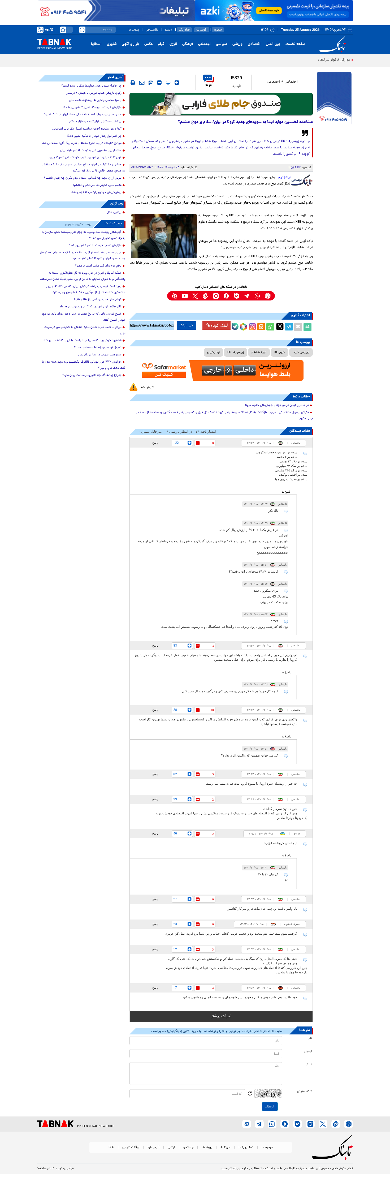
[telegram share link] (289, 327)
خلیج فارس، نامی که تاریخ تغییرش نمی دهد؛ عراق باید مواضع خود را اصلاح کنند (83, 317)
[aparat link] (174, 296)
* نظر (308, 1064)
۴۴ (208, 86)
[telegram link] (247, 296)
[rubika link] (267, 296)
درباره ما (267, 1147)
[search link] (82, 30)
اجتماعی (204, 44)
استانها (96, 44)
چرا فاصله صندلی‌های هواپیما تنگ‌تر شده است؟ (91, 86)
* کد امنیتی (304, 1091)
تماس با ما (246, 1147)
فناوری (111, 44)
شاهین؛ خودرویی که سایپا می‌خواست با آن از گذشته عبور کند (83, 340)
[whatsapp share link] (270, 327)
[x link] (195, 296)
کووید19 (279, 352)
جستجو (188, 1147)
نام (310, 1038)
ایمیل (308, 1051)
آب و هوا (153, 1147)
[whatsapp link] (257, 296)
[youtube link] (184, 296)
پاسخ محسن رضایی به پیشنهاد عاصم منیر (95, 100)
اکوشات (201, 29)
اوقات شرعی (130, 1147)
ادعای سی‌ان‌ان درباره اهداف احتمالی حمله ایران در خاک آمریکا (83, 114)
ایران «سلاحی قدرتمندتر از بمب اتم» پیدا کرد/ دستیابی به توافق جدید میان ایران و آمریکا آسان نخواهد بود (82, 255)
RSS (111, 1147)
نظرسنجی (152, 29)
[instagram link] (216, 296)
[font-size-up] (176, 82)
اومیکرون (213, 352)
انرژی (173, 44)
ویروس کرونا (301, 352)
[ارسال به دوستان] (298, 327)
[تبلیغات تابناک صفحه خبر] (334, 99)
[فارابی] (221, 104)
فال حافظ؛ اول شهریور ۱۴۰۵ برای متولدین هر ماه (91, 306)
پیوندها (133, 29)
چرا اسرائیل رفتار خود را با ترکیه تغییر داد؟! (94, 136)
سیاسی (221, 44)
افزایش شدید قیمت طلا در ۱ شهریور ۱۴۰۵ (94, 245)
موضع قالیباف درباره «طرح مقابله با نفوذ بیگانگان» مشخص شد (82, 143)
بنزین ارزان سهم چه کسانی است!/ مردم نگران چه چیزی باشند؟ (83, 178)
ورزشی (237, 44)
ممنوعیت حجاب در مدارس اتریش (100, 355)
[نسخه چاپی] (307, 327)
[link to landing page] (333, 44)
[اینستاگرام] (252, 326)
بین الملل (273, 44)
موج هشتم (259, 352)
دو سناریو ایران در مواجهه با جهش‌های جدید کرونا (277, 405)
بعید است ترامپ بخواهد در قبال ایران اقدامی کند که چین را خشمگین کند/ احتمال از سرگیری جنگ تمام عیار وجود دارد (85, 289)
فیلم (161, 44)
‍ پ (167, 82)
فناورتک (184, 29)
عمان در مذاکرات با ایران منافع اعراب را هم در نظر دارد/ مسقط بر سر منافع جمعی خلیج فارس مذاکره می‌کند (83, 167)
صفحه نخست (295, 44)
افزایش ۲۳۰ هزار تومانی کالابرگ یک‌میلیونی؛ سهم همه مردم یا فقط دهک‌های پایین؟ (83, 365)
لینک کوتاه (219, 325)
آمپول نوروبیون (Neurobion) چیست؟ (98, 347)
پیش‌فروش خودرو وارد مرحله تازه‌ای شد (96, 192)
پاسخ (155, 442)
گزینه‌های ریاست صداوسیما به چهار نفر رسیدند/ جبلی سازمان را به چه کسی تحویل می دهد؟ (83, 235)
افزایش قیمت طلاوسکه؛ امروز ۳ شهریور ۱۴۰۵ (92, 107)
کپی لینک (186, 325)
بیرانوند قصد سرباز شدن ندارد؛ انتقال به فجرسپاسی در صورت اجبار (84, 330)
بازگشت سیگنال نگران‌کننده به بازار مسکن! (95, 121)
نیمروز (218, 29)
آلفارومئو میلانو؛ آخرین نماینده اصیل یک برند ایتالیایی (87, 129)
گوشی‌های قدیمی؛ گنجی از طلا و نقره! (98, 299)
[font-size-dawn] (159, 82)
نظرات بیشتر (221, 1016)
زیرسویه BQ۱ (235, 352)
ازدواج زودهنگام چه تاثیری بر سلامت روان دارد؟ (92, 375)
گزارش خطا (147, 387)
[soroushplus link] (226, 296)
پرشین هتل (114, 212)
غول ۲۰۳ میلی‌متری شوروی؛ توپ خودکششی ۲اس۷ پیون (85, 157)
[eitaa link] (205, 296)
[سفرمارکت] (221, 370)
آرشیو (168, 29)
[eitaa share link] (261, 327)
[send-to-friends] (142, 82)
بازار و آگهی (130, 44)
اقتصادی (254, 44)
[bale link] (236, 296)
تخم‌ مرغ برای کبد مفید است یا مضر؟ (98, 266)
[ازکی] (274, 10)
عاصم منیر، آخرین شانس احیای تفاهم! (97, 185)
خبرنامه (225, 1147)
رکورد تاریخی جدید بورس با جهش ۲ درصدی (94, 93)
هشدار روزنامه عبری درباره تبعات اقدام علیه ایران (91, 150)
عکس (148, 44)
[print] (133, 82)
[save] (150, 83)
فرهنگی (187, 44)
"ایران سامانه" (45, 1168)
